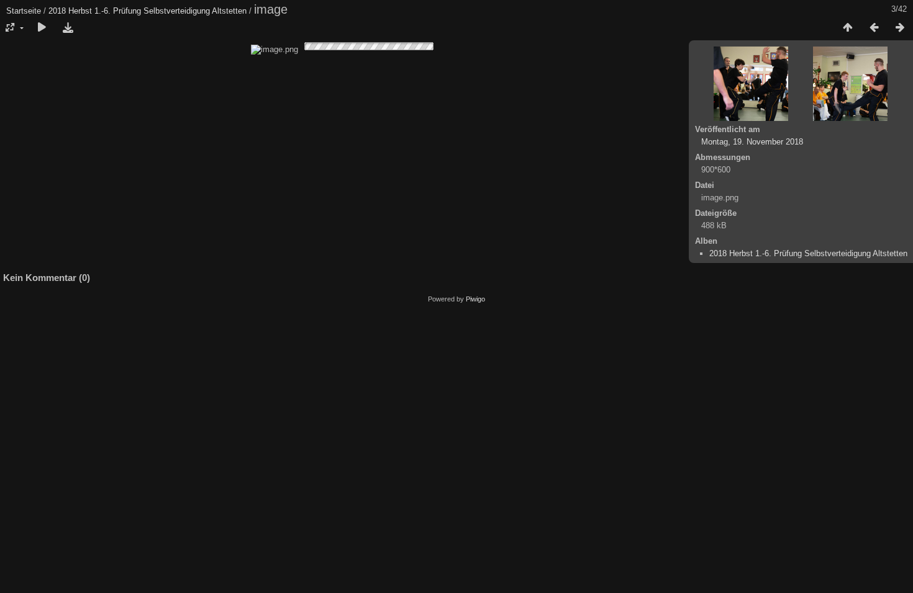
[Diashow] (42, 28)
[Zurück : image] (874, 28)
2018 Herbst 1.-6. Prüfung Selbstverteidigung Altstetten (147, 11)
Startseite (23, 11)
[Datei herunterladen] (68, 28)
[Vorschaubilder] (848, 28)
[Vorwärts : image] (900, 28)
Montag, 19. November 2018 (752, 141)
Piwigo (475, 299)
